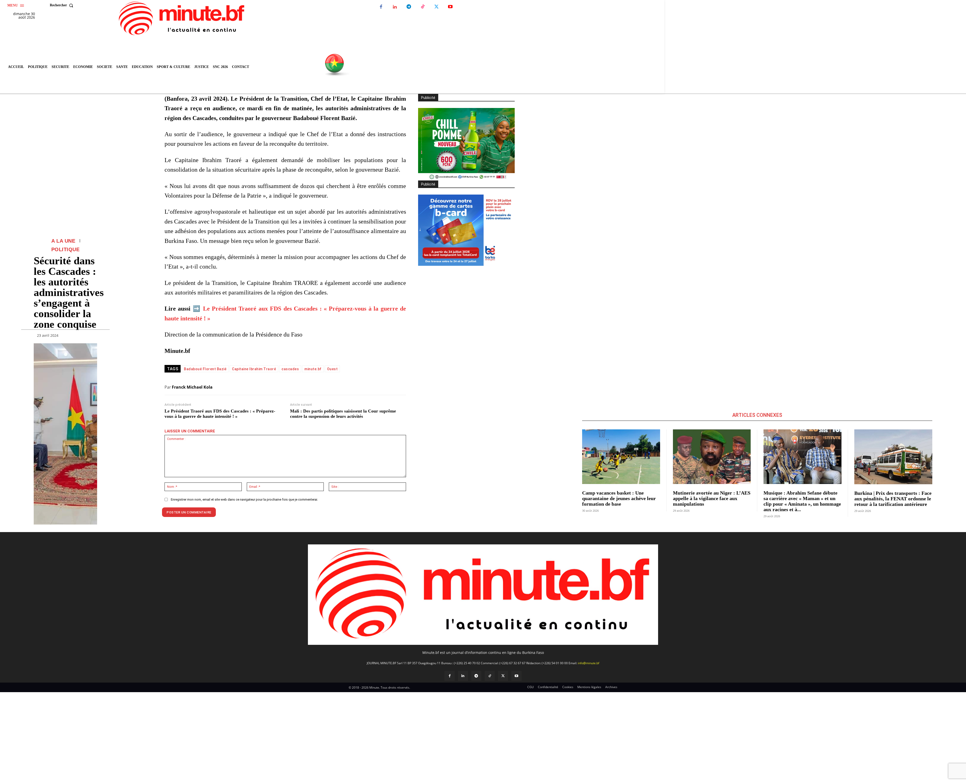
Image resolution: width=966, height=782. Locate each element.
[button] (62, 5)
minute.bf (312, 369)
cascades (290, 369)
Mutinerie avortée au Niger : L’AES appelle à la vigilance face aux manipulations (711, 498)
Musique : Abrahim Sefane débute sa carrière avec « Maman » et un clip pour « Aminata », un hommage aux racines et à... (802, 501)
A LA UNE (63, 241)
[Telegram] (408, 7)
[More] (92, 336)
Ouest (332, 369)
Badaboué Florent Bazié (205, 369)
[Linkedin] (394, 7)
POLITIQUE (65, 249)
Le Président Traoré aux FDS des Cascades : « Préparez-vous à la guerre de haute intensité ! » (220, 413)
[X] (436, 7)
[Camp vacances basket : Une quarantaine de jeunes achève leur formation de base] (621, 456)
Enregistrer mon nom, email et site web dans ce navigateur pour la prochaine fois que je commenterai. (244, 499)
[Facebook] (381, 7)
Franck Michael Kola (192, 387)
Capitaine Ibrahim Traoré (254, 369)
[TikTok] (422, 7)
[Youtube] (450, 7)
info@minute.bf (588, 663)
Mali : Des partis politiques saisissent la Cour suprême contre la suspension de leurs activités (343, 413)
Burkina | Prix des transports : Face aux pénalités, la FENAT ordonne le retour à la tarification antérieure (893, 498)
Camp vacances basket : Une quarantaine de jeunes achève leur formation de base (619, 498)
